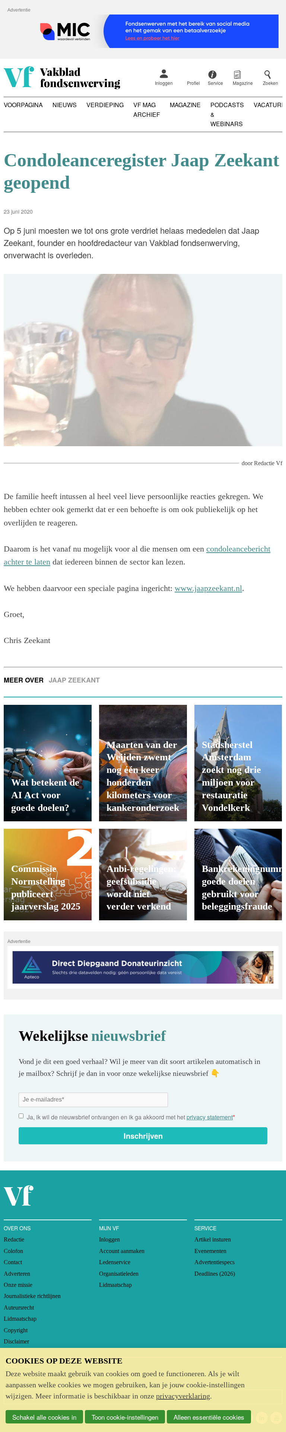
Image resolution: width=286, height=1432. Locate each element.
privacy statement (210, 1117)
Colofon (13, 1251)
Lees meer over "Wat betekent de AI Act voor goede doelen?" (48, 763)
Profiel (193, 83)
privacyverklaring (183, 1396)
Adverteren (17, 1273)
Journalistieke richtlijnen (32, 1296)
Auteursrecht (19, 1307)
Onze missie (18, 1285)
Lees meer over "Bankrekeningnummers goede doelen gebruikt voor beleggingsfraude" (238, 874)
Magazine (185, 104)
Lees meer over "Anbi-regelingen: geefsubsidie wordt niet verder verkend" (143, 874)
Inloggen (164, 83)
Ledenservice (114, 1262)
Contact (13, 1262)
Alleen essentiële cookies (209, 1417)
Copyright (16, 1330)
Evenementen (210, 1251)
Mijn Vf (109, 1228)
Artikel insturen (212, 1239)
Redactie (14, 1239)
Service (205, 1228)
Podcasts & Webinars (227, 114)
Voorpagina (23, 104)
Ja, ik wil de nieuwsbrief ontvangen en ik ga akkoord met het (131, 1117)
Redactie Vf (268, 463)
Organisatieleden (119, 1273)
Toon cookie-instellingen (125, 1417)
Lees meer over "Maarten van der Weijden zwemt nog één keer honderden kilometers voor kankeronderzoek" (143, 763)
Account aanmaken (121, 1251)
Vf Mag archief (146, 109)
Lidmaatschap (20, 1319)
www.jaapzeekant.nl (208, 588)
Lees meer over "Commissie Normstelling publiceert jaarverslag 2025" (48, 874)
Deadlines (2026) (214, 1273)
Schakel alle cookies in (44, 1417)
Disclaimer (16, 1341)
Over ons (17, 1228)
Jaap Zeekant (74, 680)
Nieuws (65, 104)
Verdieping (105, 104)
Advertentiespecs (214, 1262)
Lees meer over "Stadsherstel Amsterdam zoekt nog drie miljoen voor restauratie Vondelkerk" (238, 763)
